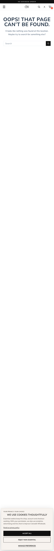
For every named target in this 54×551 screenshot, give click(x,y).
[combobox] (24, 43)
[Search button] (48, 43)
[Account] (44, 7)
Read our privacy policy (11, 528)
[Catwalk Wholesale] (27, 6)
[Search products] (39, 7)
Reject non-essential (27, 540)
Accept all (27, 533)
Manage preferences (27, 546)
